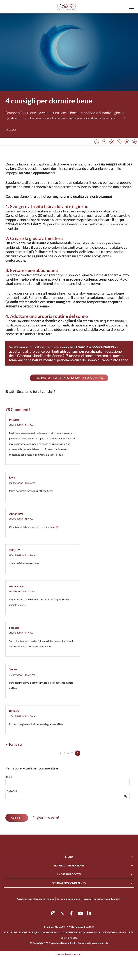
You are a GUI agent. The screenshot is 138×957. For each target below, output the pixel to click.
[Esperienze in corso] (66, 7)
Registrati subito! (45, 817)
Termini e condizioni (68, 898)
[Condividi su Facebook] (104, 141)
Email (8, 776)
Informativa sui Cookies (107, 898)
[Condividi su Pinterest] (119, 141)
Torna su (15, 744)
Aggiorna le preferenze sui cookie (35, 898)
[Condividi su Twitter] (96, 141)
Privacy (86, 898)
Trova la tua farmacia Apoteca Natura (69, 378)
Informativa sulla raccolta (69, 954)
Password (11, 790)
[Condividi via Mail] (127, 141)
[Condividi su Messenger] (112, 141)
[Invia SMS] (134, 141)
